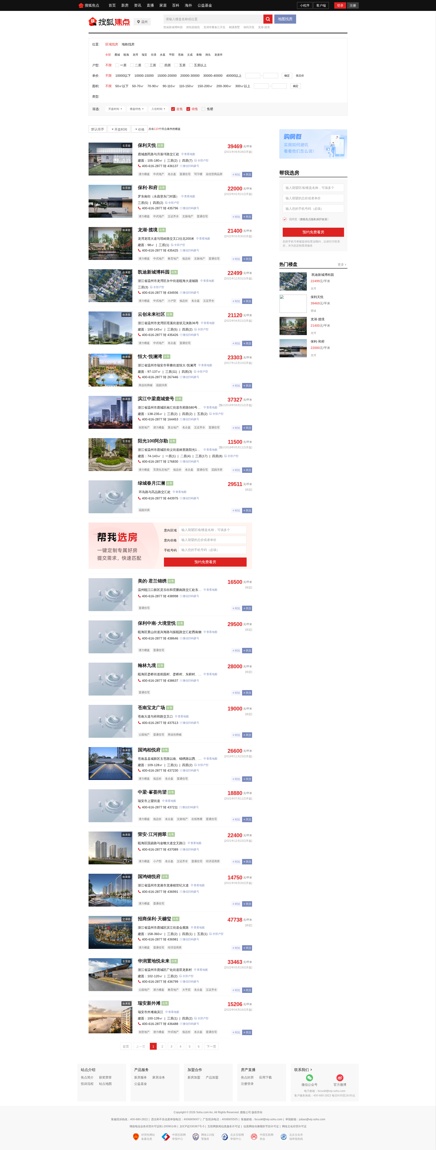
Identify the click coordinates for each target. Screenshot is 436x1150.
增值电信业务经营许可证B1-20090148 (152, 1126)
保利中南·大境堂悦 (157, 623)
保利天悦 (248, 27)
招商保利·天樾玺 (154, 918)
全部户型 (203, 160)
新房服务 (140, 1077)
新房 (125, 5)
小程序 (305, 5)
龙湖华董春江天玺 (214, 27)
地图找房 (285, 19)
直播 (150, 5)
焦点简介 (87, 1077)
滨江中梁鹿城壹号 (156, 398)
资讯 (137, 5)
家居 (163, 5)
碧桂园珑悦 (193, 27)
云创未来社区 (151, 314)
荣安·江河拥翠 (152, 834)
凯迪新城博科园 (173, 27)
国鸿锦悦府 (149, 876)
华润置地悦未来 (154, 960)
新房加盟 (194, 1077)
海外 (188, 5)
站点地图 (105, 1084)
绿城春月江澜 (151, 483)
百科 (175, 5)
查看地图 (189, 154)
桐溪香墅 (234, 27)
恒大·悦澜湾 (150, 356)
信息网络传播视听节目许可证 (261, 1126)
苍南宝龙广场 (151, 707)
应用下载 (265, 1077)
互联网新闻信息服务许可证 (224, 1126)
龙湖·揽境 (264, 27)
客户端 (321, 5)
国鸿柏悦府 (149, 749)
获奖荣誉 (105, 1077)
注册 (353, 5)
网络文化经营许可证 (294, 1126)
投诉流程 (87, 1084)
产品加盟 (212, 1077)
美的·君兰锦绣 (152, 580)
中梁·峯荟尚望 (152, 792)
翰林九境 (147, 665)
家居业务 (158, 1077)
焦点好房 (247, 1077)
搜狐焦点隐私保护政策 (313, 219)
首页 (112, 5)
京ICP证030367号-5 (192, 1126)
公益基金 (205, 5)
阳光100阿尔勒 (153, 440)
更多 (341, 264)
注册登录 (247, 1084)
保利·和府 (148, 187)
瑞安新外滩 (149, 1003)
